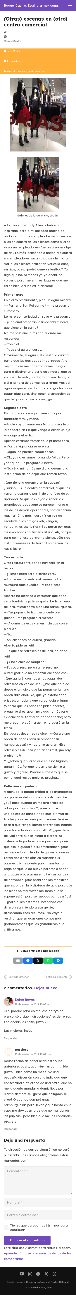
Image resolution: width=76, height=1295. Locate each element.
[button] (70, 5)
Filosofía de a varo (17, 71)
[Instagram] (30, 1274)
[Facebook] (38, 1274)
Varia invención (36, 71)
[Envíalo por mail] (18, 961)
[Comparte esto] (28, 961)
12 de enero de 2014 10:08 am (33, 1004)
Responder (10, 1038)
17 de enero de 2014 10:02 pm (33, 1054)
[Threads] (54, 1274)
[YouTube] (22, 1274)
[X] (46, 1274)
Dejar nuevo (46, 988)
